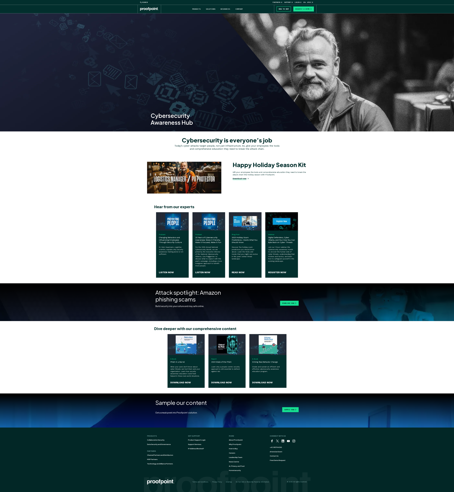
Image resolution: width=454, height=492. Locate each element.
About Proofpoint (236, 440)
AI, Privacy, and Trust (237, 466)
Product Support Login (196, 440)
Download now (239, 178)
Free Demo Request (277, 460)
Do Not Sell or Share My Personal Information (252, 482)
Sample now (289, 410)
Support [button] (287, 2)
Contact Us (274, 456)
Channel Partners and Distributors (160, 455)
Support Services (194, 444)
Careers (232, 453)
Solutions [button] (211, 9)
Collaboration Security (155, 440)
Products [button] (196, 9)
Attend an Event (276, 452)
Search (145, 2)
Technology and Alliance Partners (160, 464)
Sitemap (229, 482)
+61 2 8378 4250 (276, 447)
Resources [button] (225, 9)
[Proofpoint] (150, 9)
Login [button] (297, 2)
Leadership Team (235, 457)
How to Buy (233, 449)
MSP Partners (152, 459)
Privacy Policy (217, 482)
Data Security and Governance (159, 444)
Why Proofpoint (235, 444)
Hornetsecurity (235, 470)
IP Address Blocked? (196, 449)
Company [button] (239, 9)
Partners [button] (276, 2)
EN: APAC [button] (307, 2)
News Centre (234, 462)
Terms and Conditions (200, 482)
